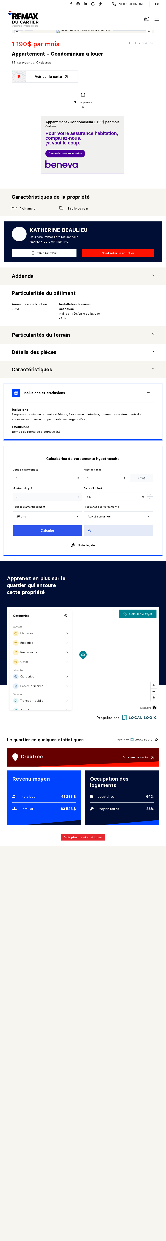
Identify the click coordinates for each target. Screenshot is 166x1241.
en (157, 4)
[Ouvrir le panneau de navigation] (157, 19)
